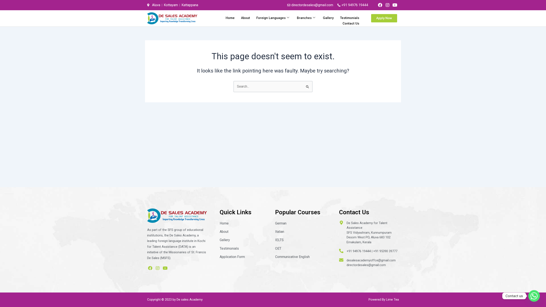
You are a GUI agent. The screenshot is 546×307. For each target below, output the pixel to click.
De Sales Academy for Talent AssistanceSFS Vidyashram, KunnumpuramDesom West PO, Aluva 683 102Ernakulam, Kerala (369, 232)
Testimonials (349, 18)
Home (230, 18)
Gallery (328, 18)
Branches (304, 18)
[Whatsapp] (534, 296)
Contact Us (351, 23)
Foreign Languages (271, 18)
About (245, 18)
